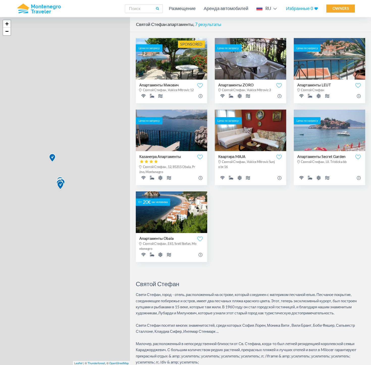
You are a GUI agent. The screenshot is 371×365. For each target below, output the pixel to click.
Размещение (182, 8)
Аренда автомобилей (226, 8)
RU (268, 8)
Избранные (299, 8)
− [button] (7, 31)
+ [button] (7, 24)
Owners (340, 8)
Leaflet (78, 363)
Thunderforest (96, 363)
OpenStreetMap (119, 363)
